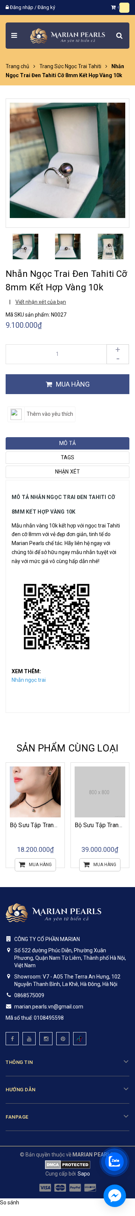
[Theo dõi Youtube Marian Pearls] (29, 1038)
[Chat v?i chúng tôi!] (115, 1196)
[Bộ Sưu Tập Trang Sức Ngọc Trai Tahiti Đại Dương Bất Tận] (100, 791)
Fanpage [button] (17, 1117)
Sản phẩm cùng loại (67, 748)
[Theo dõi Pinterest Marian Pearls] (62, 1038)
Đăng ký (46, 7)
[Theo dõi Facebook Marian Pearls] (12, 1038)
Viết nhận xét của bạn (40, 302)
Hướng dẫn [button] (21, 1089)
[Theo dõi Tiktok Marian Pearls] (79, 1038)
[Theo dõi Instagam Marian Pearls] (45, 1038)
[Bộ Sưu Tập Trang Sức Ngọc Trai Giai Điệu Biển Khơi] (35, 791)
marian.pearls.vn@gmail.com (48, 1007)
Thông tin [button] (19, 1062)
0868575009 (29, 995)
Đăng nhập (21, 7)
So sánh (9, 1203)
